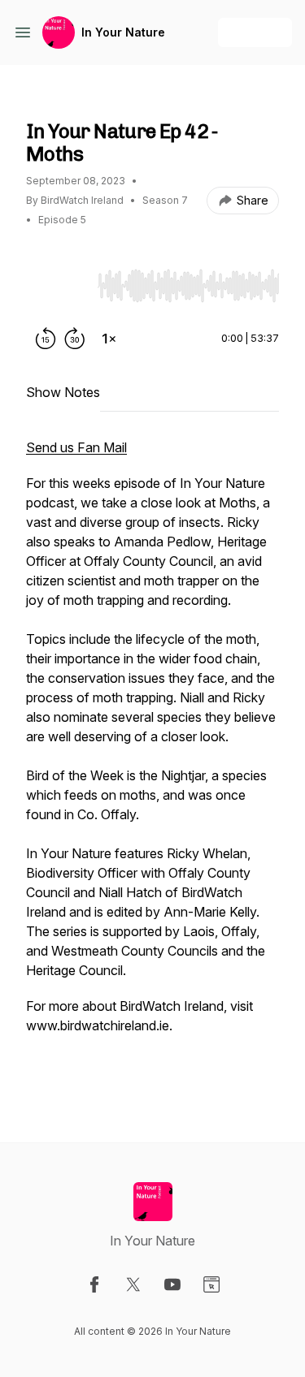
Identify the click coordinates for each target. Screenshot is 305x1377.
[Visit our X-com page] (133, 1284)
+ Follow (255, 32)
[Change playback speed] (109, 338)
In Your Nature (123, 32)
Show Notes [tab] (63, 392)
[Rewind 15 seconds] (45, 338)
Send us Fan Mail (76, 447)
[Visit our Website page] (211, 1284)
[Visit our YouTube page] (172, 1284)
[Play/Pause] (58, 285)
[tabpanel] (152, 764)
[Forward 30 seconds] (74, 338)
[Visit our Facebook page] (94, 1284)
